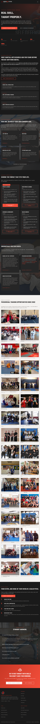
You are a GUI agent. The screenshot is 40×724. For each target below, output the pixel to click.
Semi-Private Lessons (4, 710)
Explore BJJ (5, 158)
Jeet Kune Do (22, 693)
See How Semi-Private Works (30, 205)
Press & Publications (23, 714)
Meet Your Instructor (8, 78)
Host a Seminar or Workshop (27, 28)
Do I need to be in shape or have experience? (10, 635)
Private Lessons (3, 707)
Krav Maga (22, 695)
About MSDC (22, 707)
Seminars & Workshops (4, 714)
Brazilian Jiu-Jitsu (23, 698)
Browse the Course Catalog (29, 231)
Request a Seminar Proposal (10, 231)
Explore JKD (5, 143)
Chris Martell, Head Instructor (25, 710)
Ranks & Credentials (23, 712)
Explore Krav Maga (25, 143)
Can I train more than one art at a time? (9, 651)
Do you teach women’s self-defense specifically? (10, 658)
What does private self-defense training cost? (10, 647)
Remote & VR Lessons (4, 712)
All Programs (22, 702)
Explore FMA (24, 158)
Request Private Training (9, 28)
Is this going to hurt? (6, 654)
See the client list (6, 287)
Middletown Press (27, 261)
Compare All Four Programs (20, 164)
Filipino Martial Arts (23, 700)
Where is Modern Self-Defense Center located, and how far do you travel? (15, 644)
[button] (10, 316)
